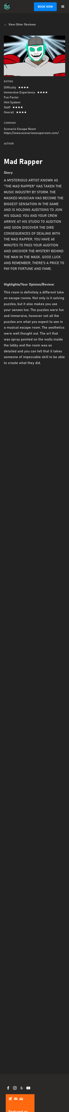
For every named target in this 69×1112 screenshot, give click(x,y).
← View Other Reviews (20, 24)
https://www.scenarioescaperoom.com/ (31, 133)
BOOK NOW (45, 6)
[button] (63, 6)
